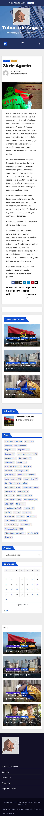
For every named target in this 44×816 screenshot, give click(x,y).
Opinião (14, 61)
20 (22, 589)
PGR (17, 512)
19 (17, 589)
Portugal (9, 516)
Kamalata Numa (30, 487)
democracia (25, 458)
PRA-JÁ (31, 516)
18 (11, 589)
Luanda (9, 496)
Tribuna (17, 71)
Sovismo (26, 525)
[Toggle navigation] (22, 44)
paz (8, 512)
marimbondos (30, 500)
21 (27, 589)
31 (6, 599)
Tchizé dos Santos (14, 529)
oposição (29, 508)
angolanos (23, 450)
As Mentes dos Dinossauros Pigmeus (20, 365)
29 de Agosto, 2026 (16, 723)
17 (6, 589)
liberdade (23, 491)
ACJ (29, 441)
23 (37, 589)
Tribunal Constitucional (15, 533)
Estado (22, 462)
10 (6, 584)
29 (32, 594)
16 (37, 584)
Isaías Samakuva (13, 479)
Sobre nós (6, 777)
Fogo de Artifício (9, 789)
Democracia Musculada (15, 340)
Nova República (13, 508)
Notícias (6, 61)
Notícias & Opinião (10, 766)
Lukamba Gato (24, 496)
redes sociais (11, 525)
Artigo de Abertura (13, 337)
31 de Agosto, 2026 (16, 343)
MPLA (9, 504)
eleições (9, 462)
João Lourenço (12, 487)
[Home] (5, 43)
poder (27, 512)
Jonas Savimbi (31, 479)
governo (10, 475)
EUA (27, 466)
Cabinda (10, 454)
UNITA (33, 533)
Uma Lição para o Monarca (16, 391)
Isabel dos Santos (26, 475)
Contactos (6, 783)
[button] (39, 44)
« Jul (6, 611)
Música (20, 504)
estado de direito (13, 466)
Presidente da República (16, 521)
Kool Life (5, 772)
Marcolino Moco (13, 500)
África (9, 537)
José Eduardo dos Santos (16, 483)
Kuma (30, 651)
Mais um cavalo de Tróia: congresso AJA (16, 290)
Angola (10, 450)
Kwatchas (10, 491)
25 (12, 594)
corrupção (10, 458)
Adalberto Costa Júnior (15, 446)
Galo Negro (21, 471)
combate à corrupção (27, 454)
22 (32, 589)
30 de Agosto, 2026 (16, 369)
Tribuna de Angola (22, 27)
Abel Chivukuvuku (13, 441)
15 (32, 584)
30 (37, 594)
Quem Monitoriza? (13, 719)
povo (20, 516)
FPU (8, 471)
